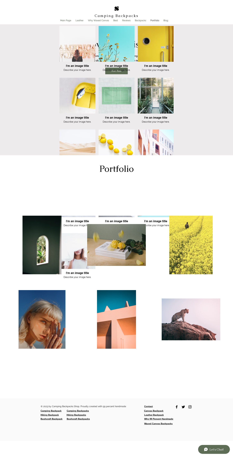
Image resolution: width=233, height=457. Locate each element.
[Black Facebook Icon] (177, 407)
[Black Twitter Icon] (183, 407)
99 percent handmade (115, 406)
